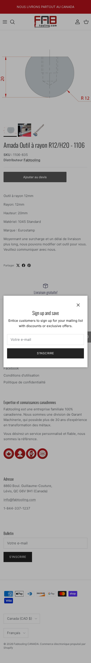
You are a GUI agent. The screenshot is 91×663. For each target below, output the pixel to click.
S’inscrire (45, 353)
